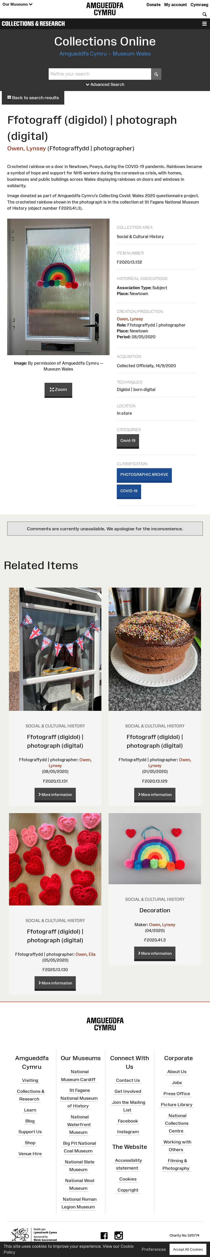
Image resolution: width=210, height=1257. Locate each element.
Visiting (30, 1080)
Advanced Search (106, 84)
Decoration (154, 910)
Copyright (128, 1190)
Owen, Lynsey (26, 148)
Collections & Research (33, 23)
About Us (176, 1071)
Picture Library (177, 1104)
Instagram (128, 1131)
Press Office (176, 1093)
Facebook (128, 1120)
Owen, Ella (86, 954)
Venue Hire (30, 1153)
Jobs (177, 1082)
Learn (30, 1110)
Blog (30, 1120)
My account (175, 4)
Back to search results (35, 97)
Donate (153, 4)
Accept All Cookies (188, 1249)
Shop (30, 1142)
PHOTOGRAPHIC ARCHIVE (144, 474)
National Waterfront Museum (79, 1124)
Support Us (30, 1131)
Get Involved (127, 1091)
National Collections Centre (176, 1123)
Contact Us (128, 1080)
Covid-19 (127, 440)
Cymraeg (199, 4)
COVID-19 (129, 491)
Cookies (127, 1179)
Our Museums (16, 4)
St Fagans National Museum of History (79, 1098)
